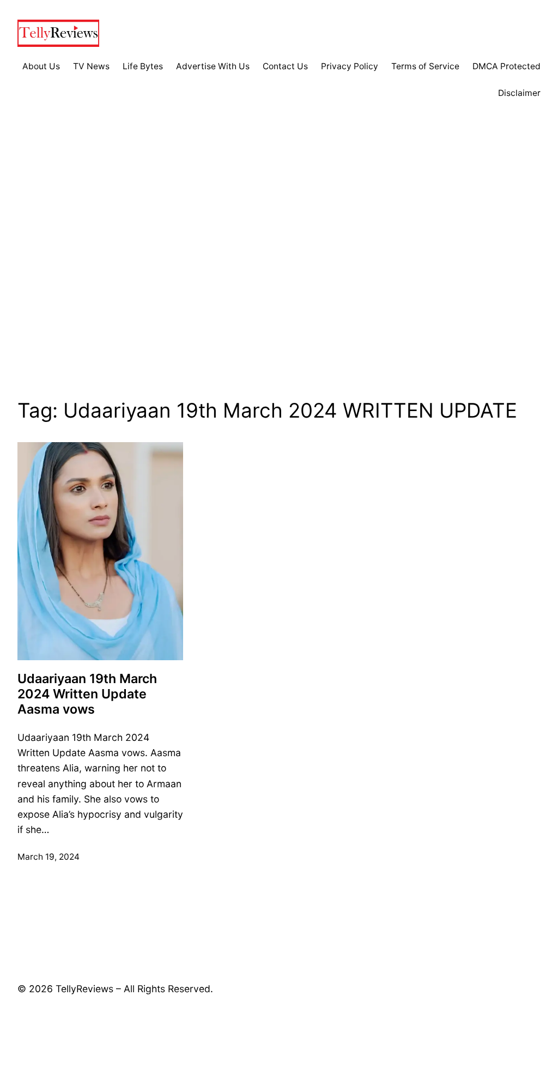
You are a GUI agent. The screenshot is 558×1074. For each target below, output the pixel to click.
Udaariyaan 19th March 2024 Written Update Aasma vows (87, 694)
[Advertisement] (279, 264)
